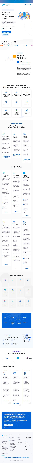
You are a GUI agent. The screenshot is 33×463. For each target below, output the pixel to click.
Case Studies (20, 442)
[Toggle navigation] (13, 5)
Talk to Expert (27, 4)
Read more (5, 400)
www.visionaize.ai (26, 457)
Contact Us (20, 444)
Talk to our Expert (8, 424)
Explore (16, 211)
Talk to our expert (6, 32)
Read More (3, 455)
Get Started (5, 34)
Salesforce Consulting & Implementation (12, 443)
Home (19, 437)
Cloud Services (12, 440)
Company (19, 439)
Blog (18, 440)
